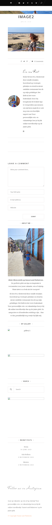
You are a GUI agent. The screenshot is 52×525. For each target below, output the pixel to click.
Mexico (26, 462)
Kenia (26, 447)
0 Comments (38, 61)
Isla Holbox (26, 454)
